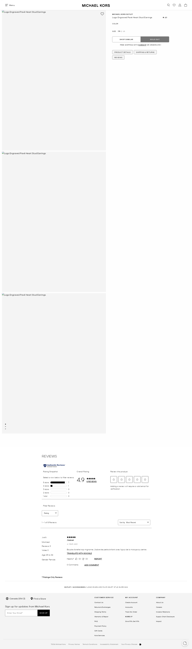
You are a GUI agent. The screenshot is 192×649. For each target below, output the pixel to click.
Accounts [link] (129, 607)
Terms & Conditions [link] (90, 644)
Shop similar (126, 39)
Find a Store (39, 598)
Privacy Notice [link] (74, 644)
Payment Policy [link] (100, 626)
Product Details (122, 52)
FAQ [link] (96, 621)
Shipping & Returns (145, 52)
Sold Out (155, 39)
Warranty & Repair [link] (101, 616)
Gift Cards (98, 631)
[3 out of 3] (5, 428)
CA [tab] (119, 31)
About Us (159, 602)
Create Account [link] (131, 602)
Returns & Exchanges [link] (102, 607)
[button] (185, 643)
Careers (159, 607)
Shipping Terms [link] (100, 612)
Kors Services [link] (99, 635)
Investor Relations (163, 612)
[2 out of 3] (5, 426)
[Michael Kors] (96, 5)
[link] (128, 616)
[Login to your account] (180, 5)
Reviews (118, 57)
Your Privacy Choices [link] (129, 644)
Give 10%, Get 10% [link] (132, 621)
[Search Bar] (168, 5)
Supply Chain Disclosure (165, 616)
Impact (159, 621)
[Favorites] (174, 5)
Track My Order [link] (131, 612)
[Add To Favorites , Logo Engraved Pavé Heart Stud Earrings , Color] (102, 13)
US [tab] (124, 31)
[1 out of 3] (5, 424)
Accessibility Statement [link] (109, 644)
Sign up (44, 613)
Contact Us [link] (98, 602)
